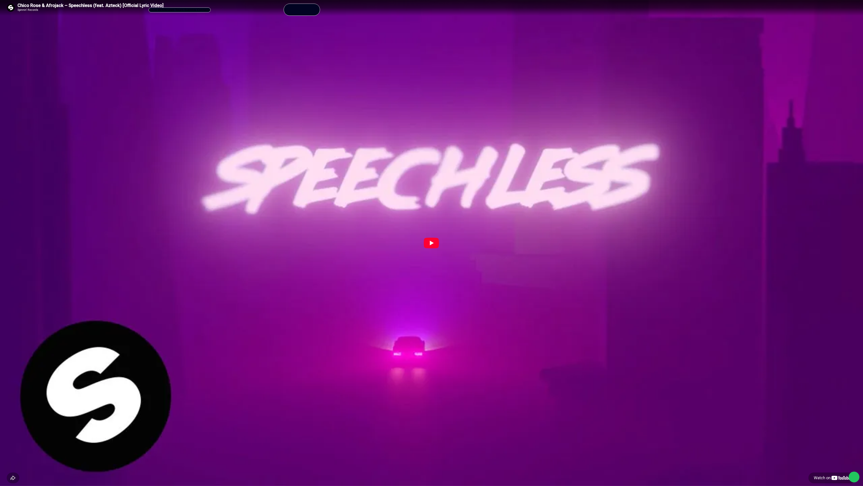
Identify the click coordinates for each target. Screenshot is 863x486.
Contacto (203, 10)
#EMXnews (166, 10)
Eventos (190, 10)
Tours (179, 10)
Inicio (153, 10)
